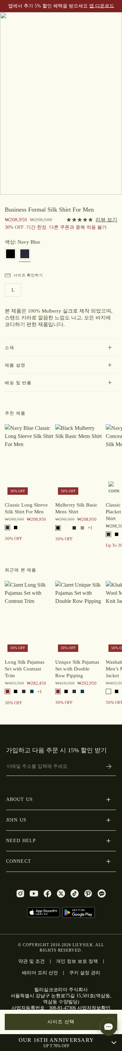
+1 (90, 527)
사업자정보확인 (93, 1007)
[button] (61, 347)
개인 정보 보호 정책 (77, 961)
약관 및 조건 (31, 961)
